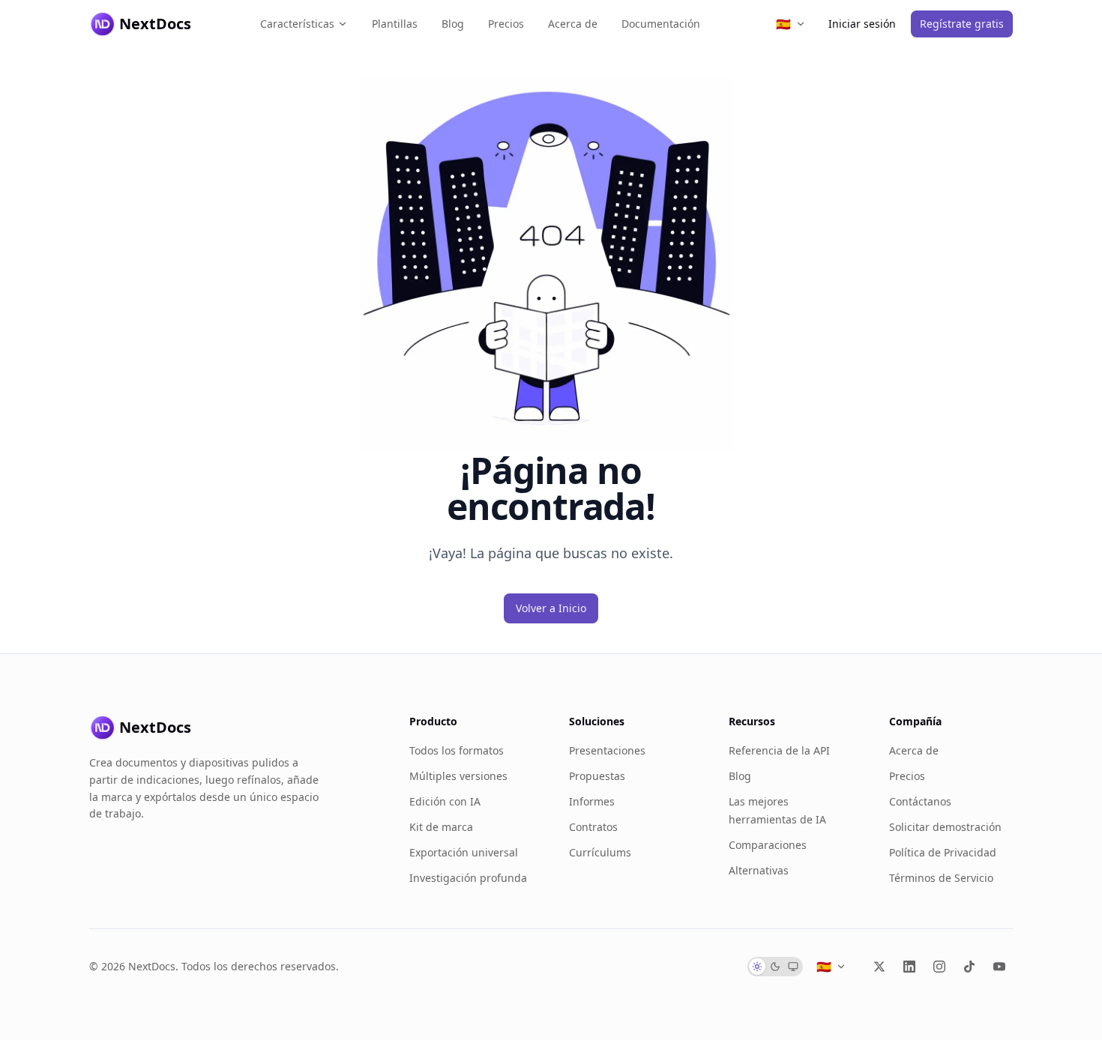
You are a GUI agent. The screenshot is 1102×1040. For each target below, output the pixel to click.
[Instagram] (939, 966)
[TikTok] (969, 966)
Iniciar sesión (862, 23)
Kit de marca (441, 827)
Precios (506, 23)
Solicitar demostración (945, 827)
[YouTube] (999, 966)
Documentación (660, 23)
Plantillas (395, 23)
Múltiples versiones (458, 776)
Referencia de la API (779, 750)
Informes (592, 801)
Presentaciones (607, 750)
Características (297, 23)
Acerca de (572, 23)
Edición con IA (445, 801)
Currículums (600, 852)
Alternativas (759, 870)
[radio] (757, 966)
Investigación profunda (468, 878)
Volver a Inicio (551, 608)
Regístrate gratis (962, 23)
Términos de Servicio (941, 878)
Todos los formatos (456, 750)
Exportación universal (463, 852)
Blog (453, 23)
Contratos (593, 827)
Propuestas (597, 776)
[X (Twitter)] (879, 966)
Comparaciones (768, 845)
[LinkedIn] (909, 966)
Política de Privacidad (942, 852)
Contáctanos (920, 801)
